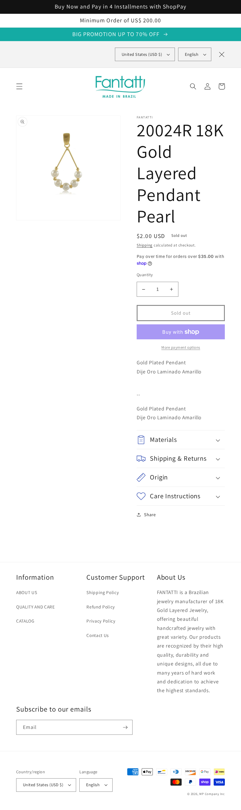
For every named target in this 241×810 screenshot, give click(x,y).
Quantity (145, 274)
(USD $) (142, 54)
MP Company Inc (212, 794)
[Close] (222, 54)
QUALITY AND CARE (35, 607)
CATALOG (25, 621)
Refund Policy (100, 607)
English (191, 54)
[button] (19, 86)
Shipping (145, 245)
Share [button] (150, 514)
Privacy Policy (100, 621)
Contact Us (97, 635)
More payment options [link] (180, 347)
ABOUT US (26, 592)
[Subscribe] (125, 727)
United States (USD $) (43, 784)
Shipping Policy (102, 592)
